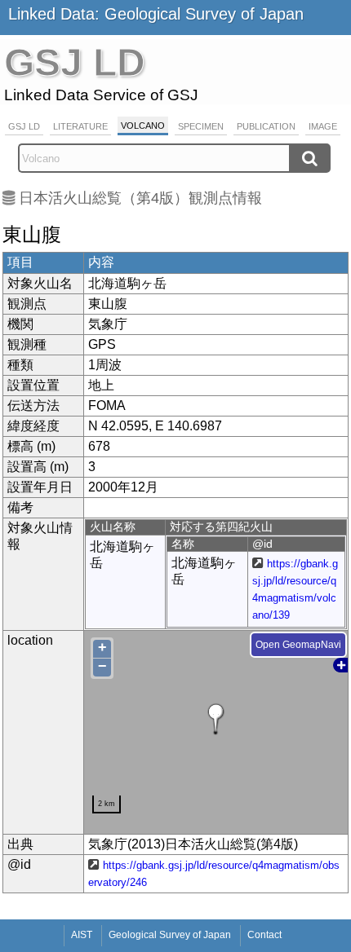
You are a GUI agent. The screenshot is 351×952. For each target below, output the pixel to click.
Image (323, 126)
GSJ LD (24, 126)
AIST (81, 935)
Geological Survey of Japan (170, 935)
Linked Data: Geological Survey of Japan (156, 14)
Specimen (201, 126)
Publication (266, 126)
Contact (264, 935)
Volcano (143, 125)
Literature (80, 126)
